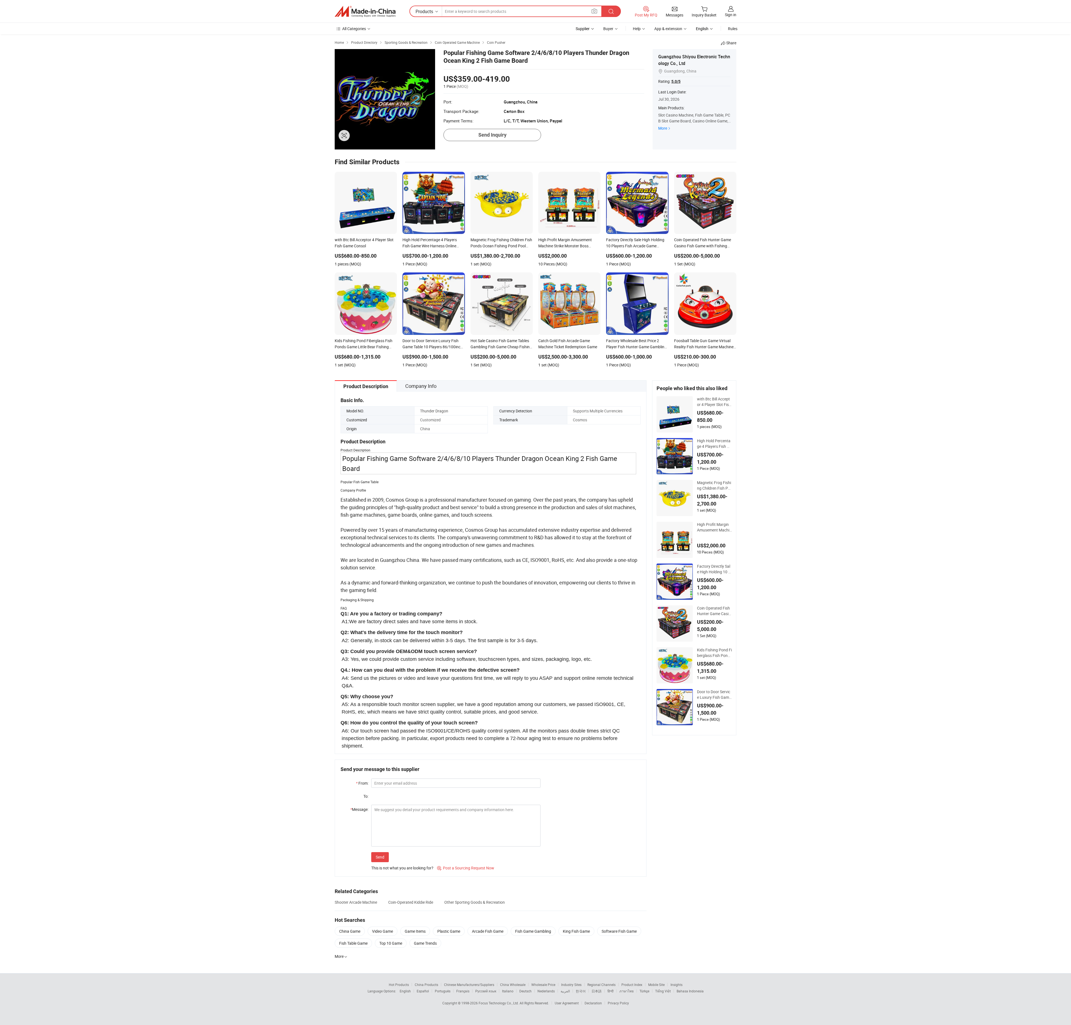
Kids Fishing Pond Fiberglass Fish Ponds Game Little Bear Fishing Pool (714, 652)
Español (423, 991)
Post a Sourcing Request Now (465, 868)
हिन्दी (610, 991)
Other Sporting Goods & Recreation (474, 902)
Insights (676, 984)
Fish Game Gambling (533, 931)
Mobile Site (656, 984)
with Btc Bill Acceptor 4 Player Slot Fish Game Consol (714, 401)
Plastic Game (448, 931)
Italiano (507, 991)
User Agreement (567, 1003)
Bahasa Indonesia (690, 991)
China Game (349, 931)
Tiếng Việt (663, 991)
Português (442, 991)
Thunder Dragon (434, 411)
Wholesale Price (543, 984)
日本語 (597, 991)
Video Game (382, 931)
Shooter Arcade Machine (356, 902)
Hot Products (399, 984)
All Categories (354, 28)
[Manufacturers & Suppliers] (365, 11)
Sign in (730, 14)
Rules (732, 28)
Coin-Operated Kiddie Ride (410, 902)
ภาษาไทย (626, 991)
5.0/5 (676, 81)
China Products (426, 984)
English (405, 991)
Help (637, 28)
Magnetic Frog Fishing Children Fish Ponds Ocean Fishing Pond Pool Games (714, 485)
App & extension (668, 28)
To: (365, 796)
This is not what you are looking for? (402, 868)
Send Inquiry (492, 135)
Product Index (631, 984)
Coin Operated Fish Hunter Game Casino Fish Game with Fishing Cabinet (714, 611)
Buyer (608, 28)
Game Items (415, 931)
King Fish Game (576, 931)
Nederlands (546, 991)
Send (380, 857)
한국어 (581, 991)
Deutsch (525, 991)
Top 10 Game (390, 943)
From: (362, 783)
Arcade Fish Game (487, 931)
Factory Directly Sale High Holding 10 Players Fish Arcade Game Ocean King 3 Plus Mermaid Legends (714, 569)
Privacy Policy (618, 1003)
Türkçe (644, 991)
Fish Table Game (353, 943)
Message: (359, 809)
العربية (565, 991)
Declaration (593, 1003)
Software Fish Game (619, 931)
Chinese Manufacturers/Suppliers (469, 984)
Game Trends (425, 943)
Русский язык (485, 991)
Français (462, 991)
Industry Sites (571, 984)
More (662, 128)
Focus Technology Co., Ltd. (499, 1003)
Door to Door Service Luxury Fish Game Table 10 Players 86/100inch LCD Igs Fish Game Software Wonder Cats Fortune (714, 694)
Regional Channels (601, 984)
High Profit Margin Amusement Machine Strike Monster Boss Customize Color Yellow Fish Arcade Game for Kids (714, 527)
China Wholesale (512, 984)
